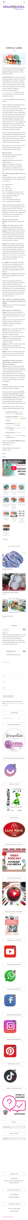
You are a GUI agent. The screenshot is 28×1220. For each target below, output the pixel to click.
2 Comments (5, 539)
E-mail (4, 681)
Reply (24, 629)
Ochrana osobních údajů (14, 1208)
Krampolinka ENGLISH (14, 1197)
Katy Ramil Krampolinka (15, 435)
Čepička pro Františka (7, 616)
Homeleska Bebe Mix (7, 569)
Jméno (4, 676)
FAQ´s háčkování (14, 1194)
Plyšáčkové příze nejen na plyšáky (10, 592)
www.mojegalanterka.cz (8, 92)
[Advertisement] (14, 27)
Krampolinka (11, 651)
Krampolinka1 (19, 432)
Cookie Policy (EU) (14, 1211)
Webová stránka (4, 688)
